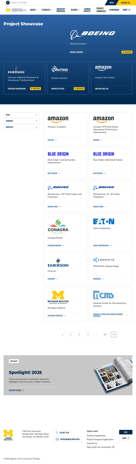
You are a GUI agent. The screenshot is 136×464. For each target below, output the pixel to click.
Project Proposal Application (100, 439)
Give (125, 432)
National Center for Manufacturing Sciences (108, 315)
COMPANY (9, 120)
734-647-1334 (64, 432)
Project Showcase (101, 10)
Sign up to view (15, 390)
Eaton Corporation (101, 245)
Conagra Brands (54, 245)
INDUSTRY (9, 127)
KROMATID (97, 279)
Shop (125, 9)
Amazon (51, 140)
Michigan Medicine (55, 315)
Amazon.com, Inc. (102, 89)
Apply (112, 2)
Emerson (51, 279)
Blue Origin (52, 173)
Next (113, 334)
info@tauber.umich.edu (70, 439)
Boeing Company (76, 52)
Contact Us (125, 2)
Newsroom (114, 9)
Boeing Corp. (53, 206)
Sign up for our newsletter (99, 447)
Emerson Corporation (17, 89)
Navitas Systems (57, 89)
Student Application (96, 435)
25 (105, 334)
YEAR (8, 114)
